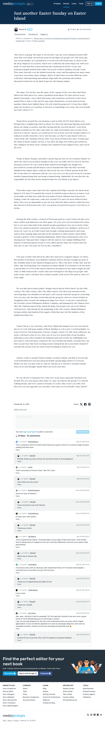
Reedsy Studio (68, 689)
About (25, 689)
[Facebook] (98, 715)
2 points (24, 490)
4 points (24, 467)
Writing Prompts (89, 691)
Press (25, 694)
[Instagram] (91, 715)
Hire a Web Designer (10, 706)
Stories (66, 4)
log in (34, 432)
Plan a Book (67, 694)
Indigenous (44, 34)
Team (25, 691)
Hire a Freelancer (9, 689)
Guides (45, 691)
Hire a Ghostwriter (10, 700)
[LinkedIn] (94, 715)
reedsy (14, 4)
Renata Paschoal (33, 490)
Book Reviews (88, 689)
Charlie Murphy (33, 590)
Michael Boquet (33, 442)
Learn (74, 4)
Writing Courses (49, 694)
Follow (30, 29)
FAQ (4, 721)
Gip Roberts (32, 536)
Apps (28, 4)
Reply (18, 450)
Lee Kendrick (32, 564)
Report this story (20, 410)
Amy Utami (32, 613)
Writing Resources (70, 700)
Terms (9, 721)
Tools (81, 4)
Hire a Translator (9, 703)
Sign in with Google (26, 673)
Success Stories (29, 700)
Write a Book (67, 691)
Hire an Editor (8, 691)
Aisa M (30, 467)
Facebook (44, 673)
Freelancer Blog (49, 703)
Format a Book (68, 697)
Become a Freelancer (31, 697)
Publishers (87, 697)
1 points (25, 456)
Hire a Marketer (8, 697)
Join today (8, 673)
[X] (88, 715)
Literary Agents (89, 694)
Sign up (90, 3)
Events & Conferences (51, 697)
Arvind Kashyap (33, 513)
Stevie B (32, 456)
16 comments (85, 29)
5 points (24, 442)
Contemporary (33, 34)
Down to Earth (39, 41)
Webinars (46, 700)
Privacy (16, 721)
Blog (44, 689)
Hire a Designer (9, 694)
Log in (98, 3)
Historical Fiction (20, 34)
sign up (26, 432)
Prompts (57, 4)
